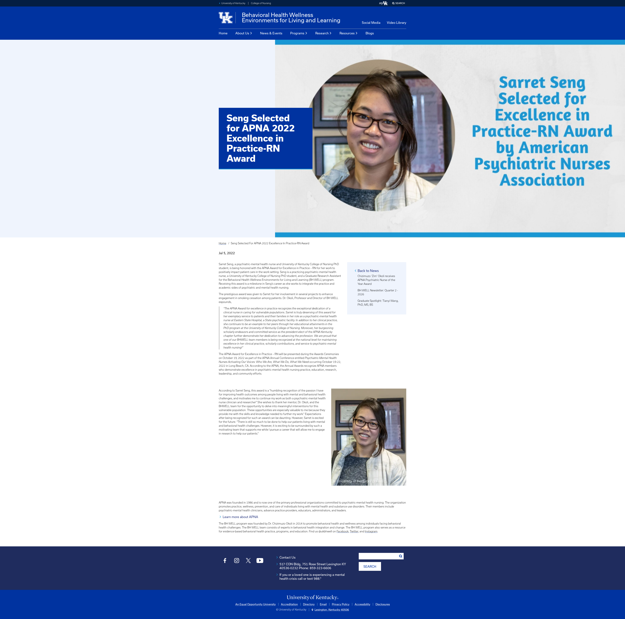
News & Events (271, 33)
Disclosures (382, 604)
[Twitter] (248, 561)
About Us (242, 33)
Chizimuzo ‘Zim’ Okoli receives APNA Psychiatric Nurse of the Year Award (376, 280)
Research (322, 33)
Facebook (342, 531)
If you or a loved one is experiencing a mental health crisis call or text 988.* (312, 576)
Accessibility (362, 604)
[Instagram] (236, 561)
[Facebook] (225, 561)
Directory (309, 604)
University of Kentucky (233, 3)
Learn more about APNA (240, 517)
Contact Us (287, 557)
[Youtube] (260, 561)
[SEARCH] (401, 556)
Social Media (371, 22)
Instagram (371, 531)
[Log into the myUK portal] (383, 3)
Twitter (354, 531)
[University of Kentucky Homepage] (312, 597)
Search (400, 3)
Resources (347, 33)
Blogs (370, 33)
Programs (297, 33)
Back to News (368, 271)
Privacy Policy (340, 604)
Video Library (396, 22)
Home (223, 33)
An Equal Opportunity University (255, 604)
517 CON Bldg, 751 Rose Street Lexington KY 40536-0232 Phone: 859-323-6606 (312, 566)
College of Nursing (261, 3)
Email (323, 604)
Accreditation (289, 604)
